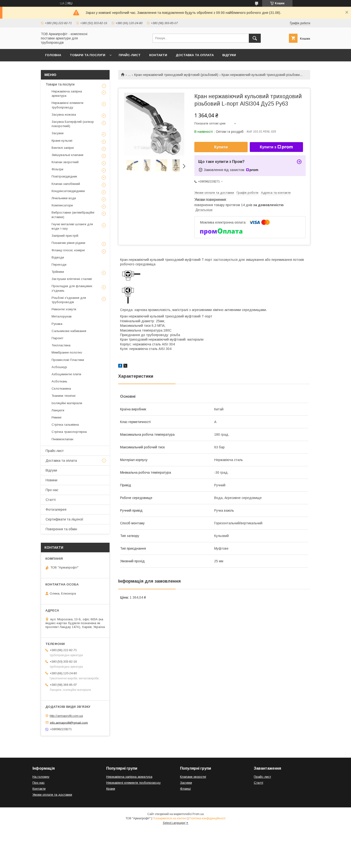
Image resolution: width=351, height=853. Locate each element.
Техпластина (61, 345)
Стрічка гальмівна (65, 424)
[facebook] (120, 366)
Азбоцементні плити (66, 374)
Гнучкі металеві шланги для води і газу (72, 226)
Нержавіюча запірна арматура (67, 93)
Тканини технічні (63, 395)
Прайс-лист (130, 55)
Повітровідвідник (64, 176)
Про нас (52, 490)
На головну (40, 776)
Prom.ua (198, 814)
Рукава (57, 324)
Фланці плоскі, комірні (68, 250)
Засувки (58, 133)
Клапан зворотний (65, 162)
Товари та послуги (87, 55)
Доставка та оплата (195, 55)
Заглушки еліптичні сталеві (72, 279)
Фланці (185, 788)
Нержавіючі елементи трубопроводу (67, 105)
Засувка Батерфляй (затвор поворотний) (73, 124)
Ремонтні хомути (64, 309)
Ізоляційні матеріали (67, 403)
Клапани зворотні (193, 776)
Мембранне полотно (67, 352)
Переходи (59, 264)
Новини (51, 480)
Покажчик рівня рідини (68, 243)
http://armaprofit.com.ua (66, 716)
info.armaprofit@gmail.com (69, 722)
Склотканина (61, 388)
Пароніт (57, 338)
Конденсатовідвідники (68, 191)
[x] (125, 366)
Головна (53, 55)
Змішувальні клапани (67, 155)
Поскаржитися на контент (170, 818)
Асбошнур (59, 367)
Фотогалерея (56, 509)
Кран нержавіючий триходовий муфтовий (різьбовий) (176, 75)
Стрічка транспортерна (69, 432)
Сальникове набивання (69, 331)
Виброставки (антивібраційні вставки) (73, 215)
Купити (221, 147)
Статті (51, 500)
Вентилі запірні (63, 148)
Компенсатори (62, 205)
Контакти (158, 55)
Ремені (56, 417)
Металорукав (62, 316)
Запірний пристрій (65, 235)
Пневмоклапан (62, 439)
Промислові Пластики (68, 360)
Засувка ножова (64, 114)
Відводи (58, 257)
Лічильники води (64, 198)
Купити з (268, 147)
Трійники (58, 272)
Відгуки (229, 55)
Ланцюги (58, 410)
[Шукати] (255, 38)
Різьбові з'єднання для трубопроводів (69, 300)
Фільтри (57, 169)
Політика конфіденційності (207, 818)
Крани (110, 788)
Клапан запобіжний (66, 184)
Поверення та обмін (61, 529)
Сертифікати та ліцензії (64, 519)
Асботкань (59, 381)
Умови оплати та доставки (52, 794)
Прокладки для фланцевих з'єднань (72, 288)
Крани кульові (62, 140)
